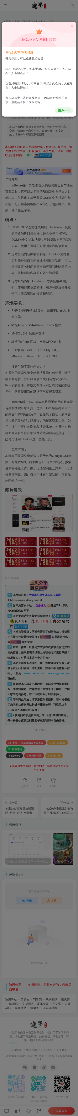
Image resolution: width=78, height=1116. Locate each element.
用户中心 (64, 110)
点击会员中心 (14, 98)
